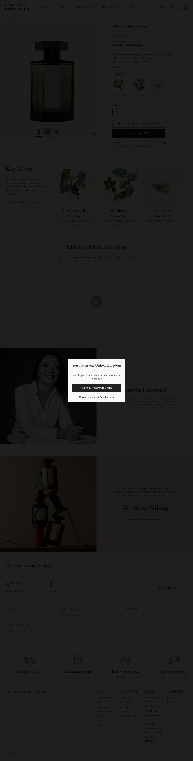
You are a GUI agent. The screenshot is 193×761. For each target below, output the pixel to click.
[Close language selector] (121, 362)
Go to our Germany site (96, 388)
